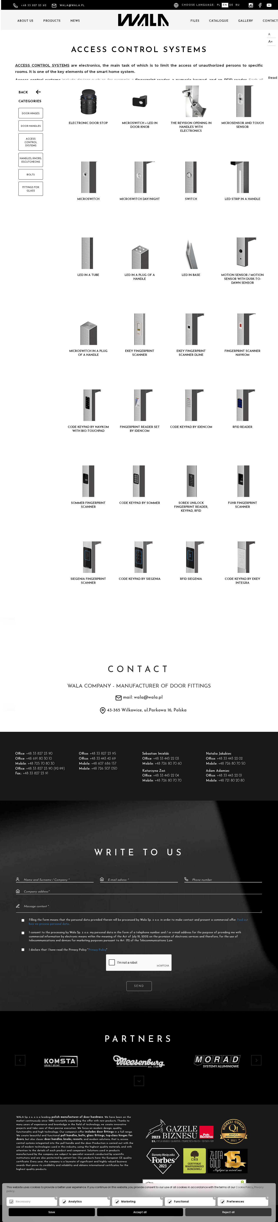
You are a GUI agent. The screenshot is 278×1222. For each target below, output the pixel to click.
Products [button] (52, 21)
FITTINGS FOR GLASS (30, 189)
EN (225, 5)
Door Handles (31, 126)
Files (194, 21)
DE (231, 5)
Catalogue (218, 21)
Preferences (235, 1201)
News (75, 21)
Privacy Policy (97, 949)
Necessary (23, 1201)
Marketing (128, 1201)
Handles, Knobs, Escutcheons (31, 160)
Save (51, 1212)
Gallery (245, 21)
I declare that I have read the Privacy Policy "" (68, 949)
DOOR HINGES (31, 113)
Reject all (228, 1212)
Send (139, 986)
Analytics (75, 1201)
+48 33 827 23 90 (33, 5)
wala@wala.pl (72, 5)
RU (238, 5)
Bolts (31, 175)
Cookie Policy (244, 1187)
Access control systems (31, 142)
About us (25, 21)
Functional (181, 1201)
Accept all (140, 1212)
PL (219, 5)
